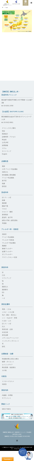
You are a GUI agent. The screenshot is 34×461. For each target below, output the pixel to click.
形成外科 (4, 192)
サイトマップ (6, 151)
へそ (3, 298)
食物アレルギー (7, 248)
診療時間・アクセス (9, 137)
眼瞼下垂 (5, 206)
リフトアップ (6, 278)
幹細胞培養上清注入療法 (10, 359)
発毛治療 (5, 335)
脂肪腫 (4, 203)
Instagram (17, 440)
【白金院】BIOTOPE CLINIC (12, 112)
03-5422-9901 (8, 122)
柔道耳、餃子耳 (7, 217)
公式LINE (5, 142)
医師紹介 (5, 134)
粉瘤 (3, 200)
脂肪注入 (5, 286)
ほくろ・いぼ (6, 197)
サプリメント (6, 398)
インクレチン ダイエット (10, 341)
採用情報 (5, 145)
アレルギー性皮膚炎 (9, 243)
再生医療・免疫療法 (9, 367)
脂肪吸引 (5, 289)
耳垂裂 (4, 223)
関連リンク (5, 404)
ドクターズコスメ (8, 381)
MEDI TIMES (6, 409)
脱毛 (3, 346)
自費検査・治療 (7, 354)
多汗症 (4, 180)
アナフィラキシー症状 (9, 257)
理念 (3, 131)
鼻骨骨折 (5, 214)
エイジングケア (7, 364)
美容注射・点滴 (7, 329)
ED (3, 292)
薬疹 (3, 166)
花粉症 (4, 234)
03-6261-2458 (8, 105)
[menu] (31, 3)
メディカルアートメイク (10, 338)
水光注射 (5, 332)
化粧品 (4, 376)
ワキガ (4, 209)
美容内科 (4, 390)
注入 (3, 326)
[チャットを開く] (26, 454)
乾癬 (3, 183)
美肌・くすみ (6, 309)
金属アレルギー (7, 251)
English (4, 154)
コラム (4, 148)
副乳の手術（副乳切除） (10, 220)
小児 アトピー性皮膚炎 (9, 169)
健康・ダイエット (8, 361)
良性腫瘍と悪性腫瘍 (9, 175)
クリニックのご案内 (9, 128)
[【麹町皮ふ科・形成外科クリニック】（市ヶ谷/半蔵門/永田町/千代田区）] (17, 426)
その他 (4, 370)
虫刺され (5, 172)
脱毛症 (4, 186)
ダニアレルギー (7, 254)
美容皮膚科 (5, 304)
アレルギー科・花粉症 (9, 229)
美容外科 (4, 267)
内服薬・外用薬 (7, 395)
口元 (3, 275)
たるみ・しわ (6, 321)
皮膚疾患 (4, 161)
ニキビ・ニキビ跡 (8, 312)
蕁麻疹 (4, 246)
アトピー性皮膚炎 (8, 178)
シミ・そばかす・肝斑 (9, 318)
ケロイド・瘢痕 (7, 212)
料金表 (4, 139)
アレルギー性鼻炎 (8, 240)
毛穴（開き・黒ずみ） (9, 315)
